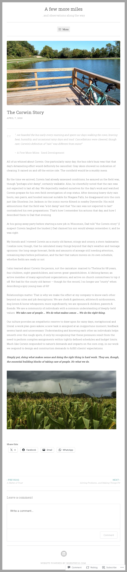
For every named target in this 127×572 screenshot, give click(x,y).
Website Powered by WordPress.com (63, 563)
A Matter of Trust (15, 481)
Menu (65, 29)
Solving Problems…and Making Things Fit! (100, 481)
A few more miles (63, 9)
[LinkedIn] (64, 554)
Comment (109, 535)
